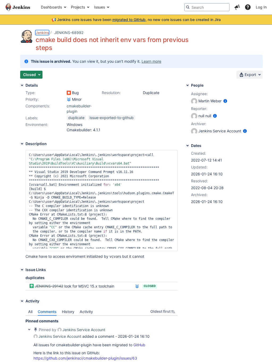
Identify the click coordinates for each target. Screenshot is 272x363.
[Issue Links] (22, 270)
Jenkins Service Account (83, 329)
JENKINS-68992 (68, 32)
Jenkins (42, 32)
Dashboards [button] (51, 7)
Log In (261, 7)
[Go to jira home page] (18, 7)
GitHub (139, 345)
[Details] (22, 85)
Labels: (32, 118)
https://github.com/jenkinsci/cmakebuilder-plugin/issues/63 (85, 358)
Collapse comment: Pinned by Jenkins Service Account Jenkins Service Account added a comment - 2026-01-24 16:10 (29, 329)
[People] (187, 85)
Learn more (151, 61)
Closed (150, 286)
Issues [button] (99, 7)
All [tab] (30, 311)
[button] (237, 7)
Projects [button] (78, 7)
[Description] (22, 144)
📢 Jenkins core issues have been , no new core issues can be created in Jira (136, 19)
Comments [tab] (47, 311)
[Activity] (22, 301)
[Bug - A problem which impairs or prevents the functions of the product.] (69, 93)
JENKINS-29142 (49, 286)
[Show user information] (225, 101)
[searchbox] (207, 7)
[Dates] (187, 145)
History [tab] (68, 311)
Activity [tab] (86, 311)
